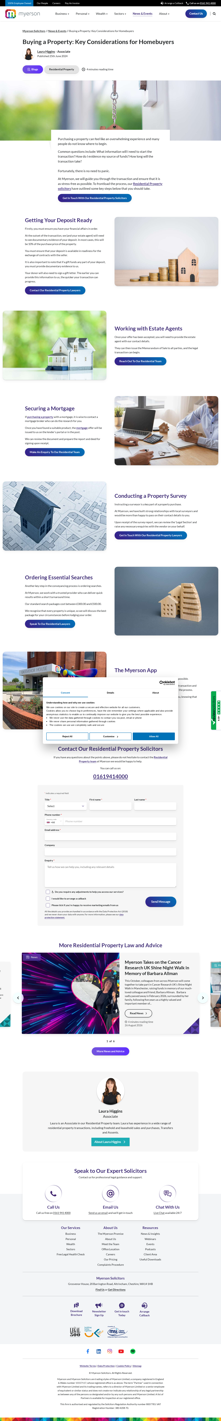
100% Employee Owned (19, 3)
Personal (71, 1239)
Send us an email (98, 1212)
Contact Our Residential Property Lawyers (55, 290)
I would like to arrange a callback (69, 898)
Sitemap (137, 1365)
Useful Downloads (150, 1259)
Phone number (52, 814)
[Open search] (214, 13)
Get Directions (117, 1289)
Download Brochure (76, 1312)
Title (47, 799)
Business (70, 1233)
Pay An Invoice (72, 3)
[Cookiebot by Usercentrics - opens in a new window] (162, 683)
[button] (202, 997)
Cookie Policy (123, 1365)
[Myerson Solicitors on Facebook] (87, 1351)
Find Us (100, 1289)
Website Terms (88, 1365)
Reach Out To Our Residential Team (140, 361)
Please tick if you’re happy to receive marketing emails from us (85, 905)
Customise (108, 736)
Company (50, 845)
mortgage (82, 427)
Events (150, 1244)
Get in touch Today (122, 1313)
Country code (51, 819)
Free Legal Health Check (71, 1254)
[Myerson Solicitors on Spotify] (133, 1351)
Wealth (70, 1244)
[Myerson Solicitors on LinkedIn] (98, 1351)
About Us (110, 1239)
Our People (42, 3)
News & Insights (150, 1233)
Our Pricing (110, 1259)
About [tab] (155, 692)
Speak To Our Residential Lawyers (50, 623)
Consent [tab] (65, 692)
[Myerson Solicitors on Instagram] (109, 1351)
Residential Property (61, 69)
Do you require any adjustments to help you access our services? (89, 891)
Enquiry (49, 860)
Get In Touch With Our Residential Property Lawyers (150, 535)
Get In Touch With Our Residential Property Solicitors (95, 198)
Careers (56, 3)
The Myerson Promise (110, 1233)
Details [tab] (110, 692)
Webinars (150, 1239)
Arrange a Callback (173, 3)
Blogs (34, 69)
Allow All (153, 736)
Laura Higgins (46, 51)
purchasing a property (40, 416)
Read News (136, 1013)
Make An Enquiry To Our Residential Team (55, 452)
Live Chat (159, 1212)
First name (95, 799)
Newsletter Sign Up (99, 1313)
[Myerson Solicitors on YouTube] (121, 1351)
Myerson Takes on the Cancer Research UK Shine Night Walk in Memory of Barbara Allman (157, 968)
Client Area (150, 1254)
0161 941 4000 (208, 3)
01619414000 (110, 776)
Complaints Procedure (110, 1264)
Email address (52, 829)
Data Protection (106, 1365)
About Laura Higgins (107, 1142)
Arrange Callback (144, 1313)
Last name (139, 799)
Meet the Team (110, 1244)
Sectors (70, 1249)
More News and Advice (110, 1051)
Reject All (67, 736)
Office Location (110, 1249)
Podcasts (150, 1249)
